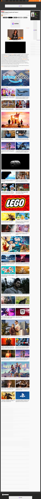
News (3, 11)
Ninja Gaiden (6, 56)
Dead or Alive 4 (36, 12)
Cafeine (5, 15)
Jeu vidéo (2, 11)
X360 (35, 13)
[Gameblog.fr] (3, 1)
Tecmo (12, 54)
